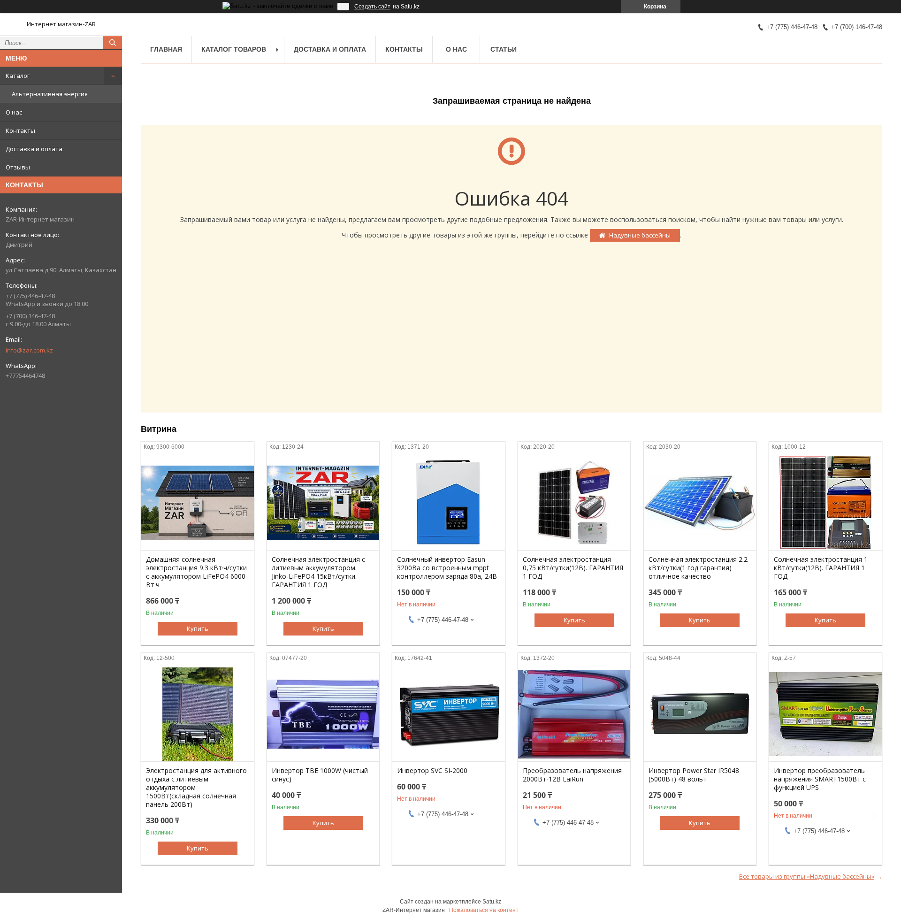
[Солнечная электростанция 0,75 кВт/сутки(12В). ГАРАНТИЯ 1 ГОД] (574, 503)
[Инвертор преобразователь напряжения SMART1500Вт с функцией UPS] (825, 714)
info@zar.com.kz (29, 350)
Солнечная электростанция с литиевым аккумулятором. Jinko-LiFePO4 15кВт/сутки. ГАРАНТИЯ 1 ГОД (318, 572)
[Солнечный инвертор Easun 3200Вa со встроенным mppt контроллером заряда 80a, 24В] (448, 503)
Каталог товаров (233, 49)
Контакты (20, 130)
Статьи (503, 49)
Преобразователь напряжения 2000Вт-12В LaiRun (572, 774)
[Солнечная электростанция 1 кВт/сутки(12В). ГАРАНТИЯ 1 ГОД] (825, 503)
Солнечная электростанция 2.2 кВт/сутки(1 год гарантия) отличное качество (698, 568)
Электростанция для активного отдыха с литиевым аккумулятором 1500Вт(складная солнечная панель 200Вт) (196, 787)
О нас (14, 112)
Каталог (18, 75)
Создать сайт (372, 6)
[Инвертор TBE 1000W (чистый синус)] (323, 714)
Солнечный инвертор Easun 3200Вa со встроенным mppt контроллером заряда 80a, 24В (447, 568)
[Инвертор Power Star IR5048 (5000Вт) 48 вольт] (700, 714)
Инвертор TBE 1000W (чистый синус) (320, 774)
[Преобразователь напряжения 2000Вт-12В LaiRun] (574, 714)
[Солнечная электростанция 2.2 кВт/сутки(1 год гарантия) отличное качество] (700, 503)
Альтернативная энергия (50, 94)
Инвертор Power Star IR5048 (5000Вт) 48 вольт (694, 774)
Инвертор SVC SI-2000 (432, 770)
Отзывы (18, 167)
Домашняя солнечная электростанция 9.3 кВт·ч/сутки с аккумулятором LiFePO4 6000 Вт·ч (196, 572)
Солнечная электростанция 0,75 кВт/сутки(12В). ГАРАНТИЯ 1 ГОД (573, 568)
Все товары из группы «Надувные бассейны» (806, 876)
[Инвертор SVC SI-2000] (448, 714)
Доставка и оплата (34, 149)
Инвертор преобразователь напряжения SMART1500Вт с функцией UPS (820, 779)
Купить (197, 628)
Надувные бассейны (640, 235)
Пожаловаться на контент (484, 910)
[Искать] (112, 43)
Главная (166, 49)
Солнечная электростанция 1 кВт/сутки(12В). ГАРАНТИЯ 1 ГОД (821, 568)
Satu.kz (491, 901)
